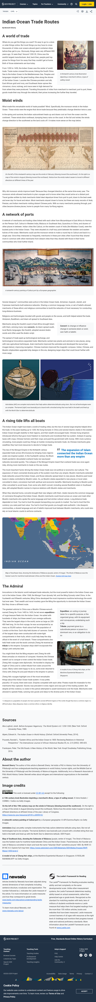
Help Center (59, 957)
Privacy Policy (9, 997)
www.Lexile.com (63, 928)
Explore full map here (63, 576)
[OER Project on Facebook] (80, 955)
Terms (71, 974)
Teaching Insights (33, 962)
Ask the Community (59, 961)
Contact (88, 974)
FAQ (56, 953)
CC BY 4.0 (40, 793)
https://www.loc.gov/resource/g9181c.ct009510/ (22, 815)
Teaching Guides (33, 953)
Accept (84, 991)
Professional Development (31, 958)
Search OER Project (8, 963)
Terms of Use (55, 993)
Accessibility (50, 974)
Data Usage (62, 974)
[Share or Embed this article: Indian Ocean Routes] (91, 11)
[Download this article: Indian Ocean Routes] (87, 11)
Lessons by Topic (10, 959)
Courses (23, 4)
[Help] (71, 4)
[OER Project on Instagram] (90, 955)
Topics (35, 4)
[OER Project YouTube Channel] (85, 955)
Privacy (79, 974)
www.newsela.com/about (12, 911)
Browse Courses (9, 955)
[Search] (76, 4)
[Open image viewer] (75, 55)
